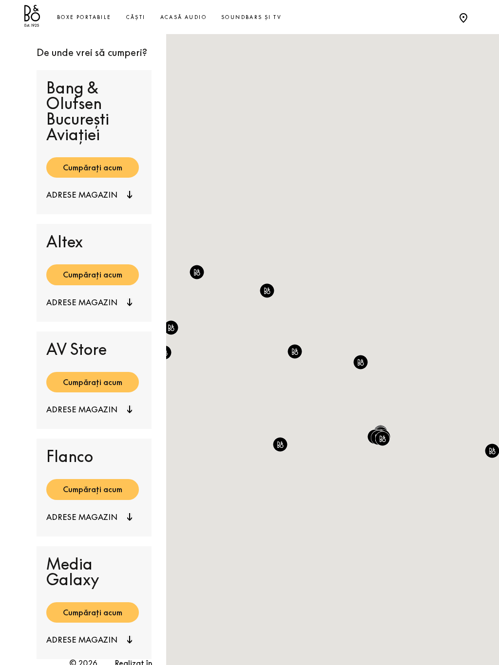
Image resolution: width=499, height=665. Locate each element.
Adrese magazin (81, 195)
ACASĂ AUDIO (183, 17)
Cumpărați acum (92, 167)
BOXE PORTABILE (84, 17)
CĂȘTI (136, 17)
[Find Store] (463, 17)
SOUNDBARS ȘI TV (251, 17)
